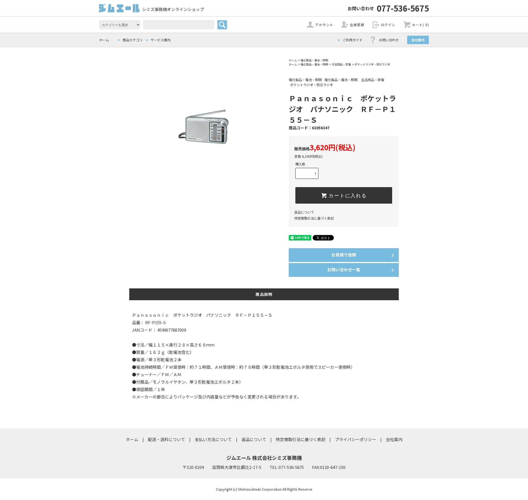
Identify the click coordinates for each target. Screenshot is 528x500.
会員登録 (357, 24)
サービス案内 (160, 39)
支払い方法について (213, 439)
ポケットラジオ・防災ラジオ (372, 64)
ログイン (388, 24)
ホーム (104, 39)
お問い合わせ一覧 (343, 269)
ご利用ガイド (352, 39)
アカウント (324, 24)
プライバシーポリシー (355, 439)
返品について (304, 212)
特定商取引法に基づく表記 (314, 218)
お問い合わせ (389, 39)
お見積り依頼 (343, 255)
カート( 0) (420, 24)
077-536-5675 (388, 8)
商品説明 (264, 294)
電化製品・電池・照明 (314, 60)
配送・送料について (166, 439)
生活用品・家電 (341, 64)
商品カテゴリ (132, 39)
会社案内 (418, 39)
